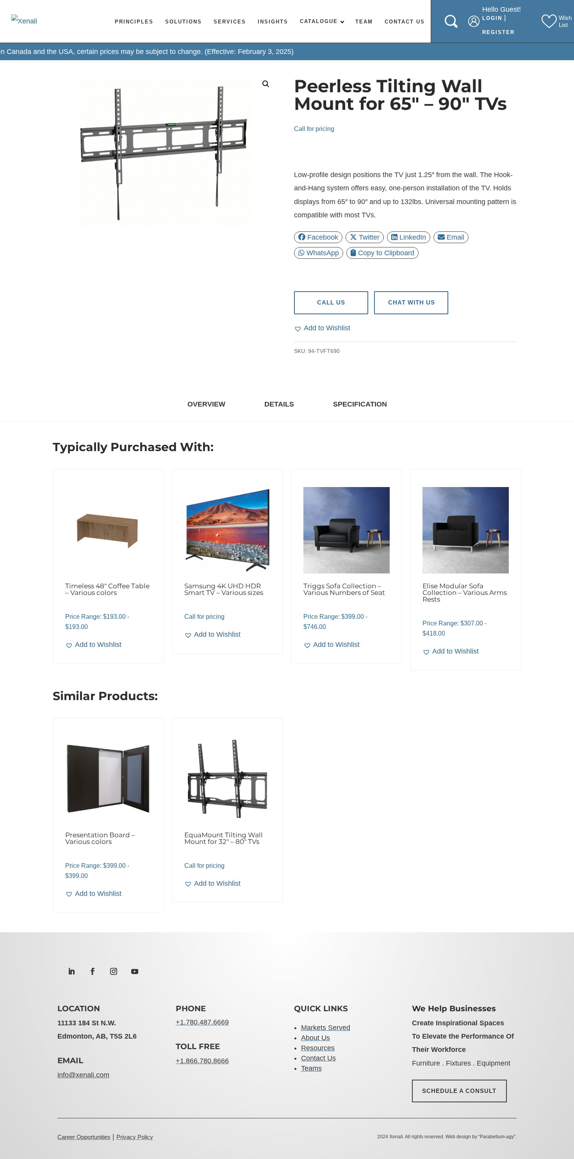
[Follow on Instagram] (114, 971)
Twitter (369, 237)
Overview (206, 404)
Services (230, 22)
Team (364, 22)
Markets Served (325, 1028)
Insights (273, 22)
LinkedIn (412, 237)
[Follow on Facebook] (93, 971)
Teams (311, 1068)
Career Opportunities (84, 1137)
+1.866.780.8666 (202, 1061)
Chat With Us (411, 302)
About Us (315, 1038)
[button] (266, 84)
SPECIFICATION (360, 404)
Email (455, 237)
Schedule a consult (459, 1090)
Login (492, 18)
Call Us (331, 302)
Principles (134, 22)
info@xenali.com (83, 1075)
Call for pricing (314, 128)
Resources (318, 1048)
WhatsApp (323, 253)
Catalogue (319, 21)
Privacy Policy (134, 1137)
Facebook (322, 237)
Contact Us (405, 22)
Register (498, 32)
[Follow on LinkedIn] (71, 971)
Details (279, 404)
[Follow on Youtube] (135, 971)
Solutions (183, 22)
